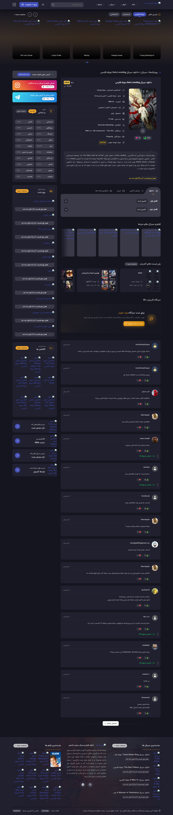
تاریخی (24, 128)
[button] (87, 62)
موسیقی (24, 170)
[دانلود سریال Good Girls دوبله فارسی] (129, 243)
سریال (112, 4)
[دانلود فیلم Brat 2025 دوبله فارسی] (18, 793)
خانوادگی (24, 140)
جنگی (45, 140)
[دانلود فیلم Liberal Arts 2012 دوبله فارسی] (18, 776)
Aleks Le (88, 131)
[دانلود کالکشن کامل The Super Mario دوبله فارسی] (48, 404)
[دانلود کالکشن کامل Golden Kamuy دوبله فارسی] (35, 404)
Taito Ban (110, 131)
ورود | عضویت (31, 4)
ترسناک (45, 134)
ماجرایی (24, 164)
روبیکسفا (153, 72)
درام (45, 146)
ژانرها (100, 4)
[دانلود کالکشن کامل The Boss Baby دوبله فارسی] (108, 243)
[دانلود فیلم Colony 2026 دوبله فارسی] (31, 793)
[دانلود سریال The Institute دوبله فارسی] (86, 243)
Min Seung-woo (99, 131)
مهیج (45, 170)
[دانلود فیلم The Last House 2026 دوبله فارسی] (26, 39)
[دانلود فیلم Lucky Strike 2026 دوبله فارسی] (56, 39)
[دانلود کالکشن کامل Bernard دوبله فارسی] (35, 385)
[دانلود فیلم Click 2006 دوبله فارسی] (55, 759)
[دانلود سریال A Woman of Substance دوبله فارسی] (136, 795)
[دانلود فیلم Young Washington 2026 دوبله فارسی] (147, 39)
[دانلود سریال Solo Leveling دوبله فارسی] (142, 109)
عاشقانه (45, 152)
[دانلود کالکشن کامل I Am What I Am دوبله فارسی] (21, 404)
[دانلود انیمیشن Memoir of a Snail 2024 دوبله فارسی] (151, 243)
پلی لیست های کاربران (150, 264)
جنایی (24, 134)
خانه (133, 4)
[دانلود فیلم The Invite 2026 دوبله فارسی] (31, 776)
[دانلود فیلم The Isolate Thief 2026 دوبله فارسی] (55, 793)
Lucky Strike (56, 55)
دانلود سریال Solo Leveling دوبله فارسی (133, 82)
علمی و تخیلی (24, 152)
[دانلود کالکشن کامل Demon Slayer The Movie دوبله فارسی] (35, 365)
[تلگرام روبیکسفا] (83, 785)
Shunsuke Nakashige (106, 125)
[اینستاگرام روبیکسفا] (90, 785)
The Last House (26, 55)
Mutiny (86, 55)
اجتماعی (45, 122)
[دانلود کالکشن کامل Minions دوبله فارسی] (21, 365)
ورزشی (45, 176)
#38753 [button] (103, 143)
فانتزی (24, 158)
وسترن (24, 176)
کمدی (45, 164)
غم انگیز (45, 158)
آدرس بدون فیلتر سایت (35, 74)
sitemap (45, 811)
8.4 (68, 82)
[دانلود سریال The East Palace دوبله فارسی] (136, 770)
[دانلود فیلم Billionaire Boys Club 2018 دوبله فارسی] (43, 793)
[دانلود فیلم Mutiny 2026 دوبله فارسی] (86, 39)
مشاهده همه (20, 14)
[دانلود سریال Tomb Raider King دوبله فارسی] (136, 757)
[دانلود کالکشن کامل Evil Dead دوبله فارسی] (21, 385)
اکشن (24, 122)
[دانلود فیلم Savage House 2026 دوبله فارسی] (116, 39)
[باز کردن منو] (14, 5)
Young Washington (147, 55)
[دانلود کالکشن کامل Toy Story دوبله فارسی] (48, 365)
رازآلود (24, 146)
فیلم (124, 4)
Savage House (116, 55)
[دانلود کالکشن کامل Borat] (48, 385)
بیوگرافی (45, 128)
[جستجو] (53, 4)
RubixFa (17, 811)
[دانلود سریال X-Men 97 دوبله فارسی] (136, 782)
